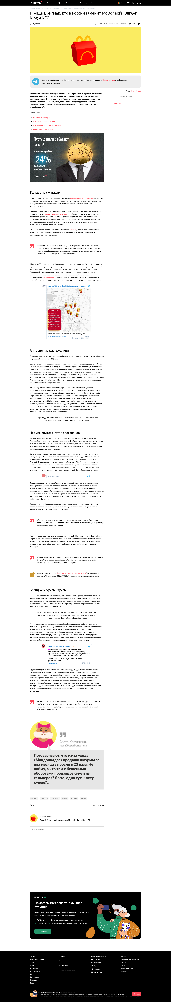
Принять (137, 994)
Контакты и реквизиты (128, 968)
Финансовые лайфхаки (55, 3)
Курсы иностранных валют (67, 970)
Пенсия (32, 983)
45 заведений (48, 277)
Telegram (97, 969)
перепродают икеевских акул (82, 198)
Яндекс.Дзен (98, 972)
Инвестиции (84, 3)
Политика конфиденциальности (131, 959)
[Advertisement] (85, 868)
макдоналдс (55, 798)
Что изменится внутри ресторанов (47, 125)
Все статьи (117, 103)
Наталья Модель (136, 91)
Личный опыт (34, 968)
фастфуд (83, 798)
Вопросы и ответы (97, 3)
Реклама (123, 962)
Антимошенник (71, 3)
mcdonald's (33, 798)
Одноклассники (99, 966)
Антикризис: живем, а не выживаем (71, 573)
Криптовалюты (34, 977)
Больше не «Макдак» (41, 118)
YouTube (97, 959)
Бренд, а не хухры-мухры (43, 129)
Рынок (46, 8)
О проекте (124, 971)
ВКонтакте (97, 962)
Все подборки (63, 965)
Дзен (31, 974)
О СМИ (123, 965)
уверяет (73, 230)
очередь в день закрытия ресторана (57, 214)
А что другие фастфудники (44, 121)
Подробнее (43, 931)
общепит (65, 798)
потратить (74, 798)
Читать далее (52, 663)
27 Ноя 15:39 (86, 663)
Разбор (32, 965)
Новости (62, 956)
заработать (44, 798)
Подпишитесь (108, 80)
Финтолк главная (35, 8)
